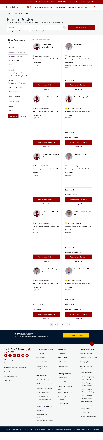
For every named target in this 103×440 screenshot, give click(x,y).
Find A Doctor (17, 13)
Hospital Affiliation (14, 97)
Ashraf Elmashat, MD (81, 269)
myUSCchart (91, 2)
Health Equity (73, 2)
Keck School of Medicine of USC (44, 422)
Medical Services (63, 366)
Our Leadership (41, 357)
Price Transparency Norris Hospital (88, 384)
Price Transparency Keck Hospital (88, 378)
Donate (82, 2)
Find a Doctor (62, 353)
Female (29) (24, 83)
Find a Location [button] (59, 7)
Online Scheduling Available (40, 31)
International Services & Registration (15, 367)
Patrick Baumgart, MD (81, 97)
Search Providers (81, 27)
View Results (13, 116)
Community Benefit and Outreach (65, 398)
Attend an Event (63, 403)
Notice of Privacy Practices (88, 417)
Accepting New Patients (17, 31)
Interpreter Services (86, 353)
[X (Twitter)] (10, 355)
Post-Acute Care (85, 412)
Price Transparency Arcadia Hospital (88, 397)
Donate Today (62, 377)
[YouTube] (14, 355)
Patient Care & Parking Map (88, 357)
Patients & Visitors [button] (84, 7)
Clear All (23, 116)
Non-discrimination (40, 429)
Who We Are (40, 353)
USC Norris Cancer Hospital (44, 384)
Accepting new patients (18, 73)
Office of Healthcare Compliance (42, 367)
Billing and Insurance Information (86, 367)
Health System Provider (15, 87)
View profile (46, 89)
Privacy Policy (29, 429)
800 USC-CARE (62, 2)
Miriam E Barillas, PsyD (50, 97)
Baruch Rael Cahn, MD (81, 154)
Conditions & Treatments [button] (43, 7)
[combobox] (36, 27)
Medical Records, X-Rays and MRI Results (87, 407)
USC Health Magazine (10, 376)
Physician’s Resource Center (42, 416)
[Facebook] (6, 355)
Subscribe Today (76, 335)
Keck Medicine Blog (10, 372)
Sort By (10, 106)
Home (9, 13)
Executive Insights (41, 362)
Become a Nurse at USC (65, 392)
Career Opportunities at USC (65, 387)
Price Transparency (86, 372)
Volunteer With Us (63, 382)
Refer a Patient (32, 2)
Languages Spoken (14, 60)
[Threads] (27, 355)
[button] (94, 6)
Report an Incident (93, 429)
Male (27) (13, 83)
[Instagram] (23, 355)
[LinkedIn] (19, 355)
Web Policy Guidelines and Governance (59, 429)
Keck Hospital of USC (42, 379)
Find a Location (62, 362)
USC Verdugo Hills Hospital (44, 388)
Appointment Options (45, 85)
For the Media (8, 381)
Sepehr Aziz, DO (79, 44)
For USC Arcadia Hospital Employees (45, 398)
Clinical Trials (40, 410)
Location (11, 47)
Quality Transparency (86, 401)
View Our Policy (54, 59)
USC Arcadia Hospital (42, 392)
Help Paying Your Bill (86, 362)
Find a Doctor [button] (71, 7)
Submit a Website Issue (79, 429)
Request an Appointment (47, 2)
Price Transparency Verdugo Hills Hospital (89, 390)
